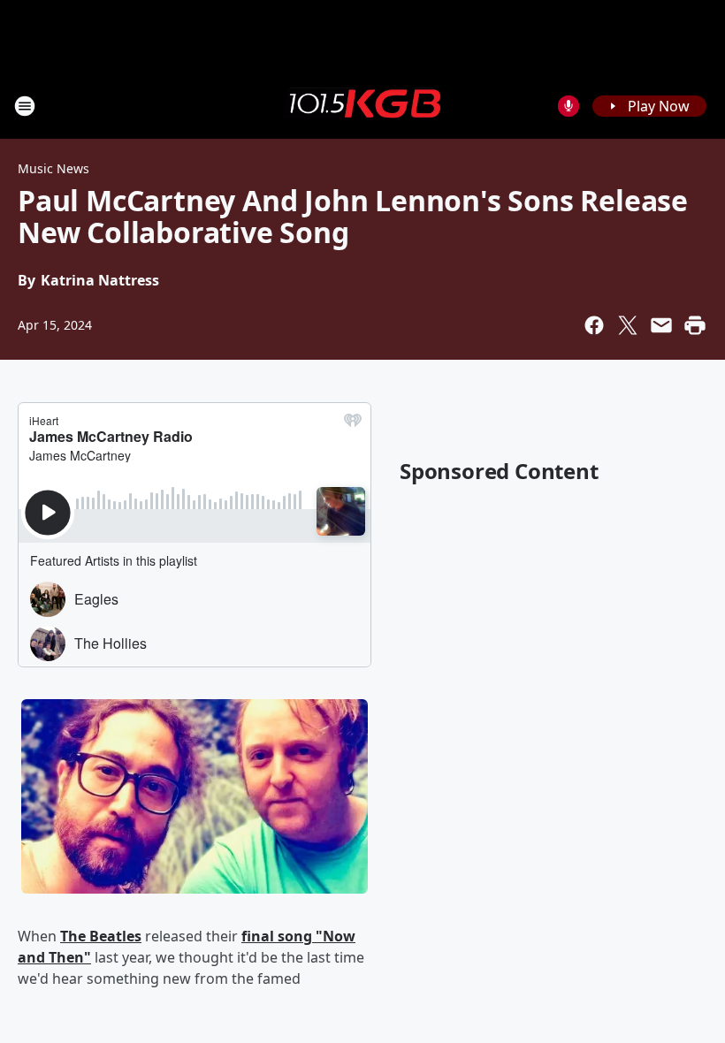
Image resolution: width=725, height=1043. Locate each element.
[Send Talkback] (568, 106)
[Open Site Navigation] (24, 106)
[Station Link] (362, 105)
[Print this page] (695, 325)
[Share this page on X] (627, 325)
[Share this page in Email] (661, 325)
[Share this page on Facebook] (594, 325)
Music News (53, 168)
